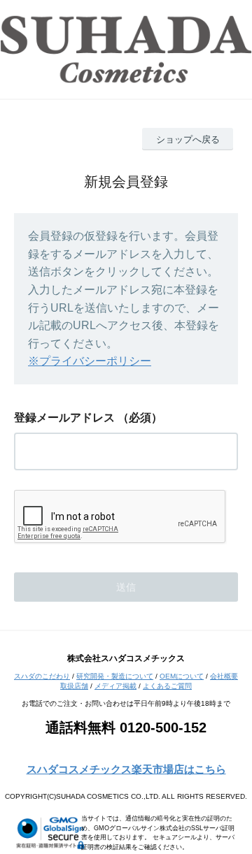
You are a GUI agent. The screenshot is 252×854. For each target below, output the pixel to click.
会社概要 (224, 676)
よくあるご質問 (167, 686)
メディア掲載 (115, 686)
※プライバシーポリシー (89, 361)
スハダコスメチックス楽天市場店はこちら (126, 769)
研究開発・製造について (114, 676)
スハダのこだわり (42, 676)
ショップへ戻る (188, 139)
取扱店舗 (74, 686)
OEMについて (182, 676)
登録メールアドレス (64, 418)
